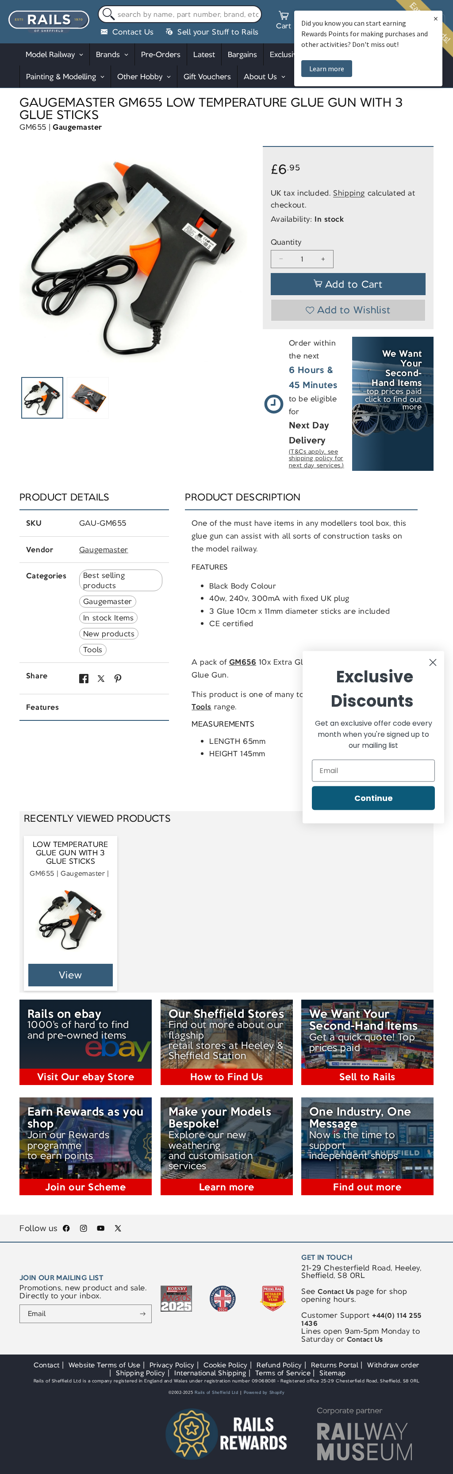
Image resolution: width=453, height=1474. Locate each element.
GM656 (243, 662)
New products (108, 633)
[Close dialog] (433, 662)
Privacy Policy (172, 1365)
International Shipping (210, 1373)
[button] (283, 22)
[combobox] (180, 14)
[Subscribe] (142, 1314)
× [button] (436, 18)
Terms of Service (283, 1373)
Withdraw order (393, 1365)
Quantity (286, 242)
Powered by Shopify (264, 1392)
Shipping (349, 193)
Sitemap (332, 1373)
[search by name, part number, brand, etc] (106, 14)
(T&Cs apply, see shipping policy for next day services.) (316, 458)
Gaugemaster (77, 127)
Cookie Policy (225, 1365)
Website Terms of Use (105, 1365)
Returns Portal (334, 1365)
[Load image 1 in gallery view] (42, 398)
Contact (47, 1365)
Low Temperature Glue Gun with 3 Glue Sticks (70, 853)
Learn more (326, 68)
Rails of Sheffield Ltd (216, 1392)
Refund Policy (279, 1365)
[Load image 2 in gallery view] (87, 398)
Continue (373, 797)
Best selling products (104, 580)
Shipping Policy (140, 1373)
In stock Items (108, 617)
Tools (93, 649)
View (70, 975)
